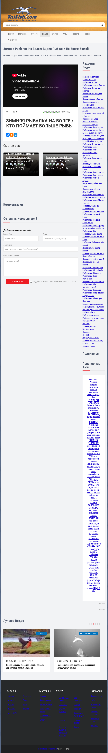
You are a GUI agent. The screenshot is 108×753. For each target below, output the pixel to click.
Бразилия (93, 389)
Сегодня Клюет (89, 321)
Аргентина (93, 387)
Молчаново (93, 392)
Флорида (96, 394)
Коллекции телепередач (93, 304)
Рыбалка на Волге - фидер (93, 225)
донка (97, 432)
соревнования (94, 543)
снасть (93, 536)
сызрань (93, 552)
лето (98, 454)
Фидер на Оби (88, 295)
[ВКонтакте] (8, 135)
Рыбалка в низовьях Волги (94, 197)
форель (90, 580)
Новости (75, 34)
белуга (97, 405)
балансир (90, 405)
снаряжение (93, 533)
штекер (90, 588)
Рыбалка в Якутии (90, 82)
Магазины (22, 34)
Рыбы (93, 700)
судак (96, 549)
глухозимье (93, 425)
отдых (91, 487)
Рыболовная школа (91, 315)
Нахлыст (86, 324)
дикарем (90, 432)
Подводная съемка (91, 338)
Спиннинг (86, 332)
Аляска (95, 379)
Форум (11, 34)
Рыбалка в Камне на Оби (93, 267)
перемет (97, 490)
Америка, (93, 384)
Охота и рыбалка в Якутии (93, 138)
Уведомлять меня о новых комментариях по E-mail (54, 281)
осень (91, 484)
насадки (97, 466)
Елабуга (43, 720)
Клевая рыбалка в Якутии (93, 133)
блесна (91, 408)
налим (90, 466)
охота (96, 487)
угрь (96, 565)
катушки (95, 451)
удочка (91, 567)
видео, (90, 416)
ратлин (95, 521)
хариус (96, 580)
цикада (90, 583)
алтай (90, 403)
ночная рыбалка (93, 476)
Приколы (86, 301)
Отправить (17, 281)
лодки (90, 459)
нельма (97, 469)
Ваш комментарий (11, 256)
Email (45, 234)
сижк (95, 531)
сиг (91, 531)
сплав (90, 549)
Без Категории (88, 329)
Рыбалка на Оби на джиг (93, 298)
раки (91, 521)
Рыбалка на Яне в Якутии (93, 127)
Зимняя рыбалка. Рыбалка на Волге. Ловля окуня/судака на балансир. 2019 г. (20, 157)
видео (93, 413)
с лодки (96, 523)
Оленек (90, 394)
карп (90, 451)
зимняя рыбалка (93, 441)
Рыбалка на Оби (89, 231)
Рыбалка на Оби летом (92, 273)
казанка (96, 446)
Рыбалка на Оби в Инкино (93, 293)
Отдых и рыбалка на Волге (93, 228)
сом (96, 541)
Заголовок (7, 245)
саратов (96, 526)
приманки (93, 518)
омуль (96, 482)
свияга (90, 528)
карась (95, 448)
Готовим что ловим (96, 705)
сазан (90, 526)
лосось (96, 459)
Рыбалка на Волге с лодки (93, 172)
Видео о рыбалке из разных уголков (63, 731)
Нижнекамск (45, 716)
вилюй (96, 416)
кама (90, 448)
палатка (90, 490)
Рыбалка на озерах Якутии (93, 130)
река (90, 523)
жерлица (90, 437)
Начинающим (96, 696)
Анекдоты (12, 39)
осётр (96, 485)
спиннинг (93, 546)
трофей (97, 562)
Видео (45, 34)
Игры (65, 34)
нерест (93, 471)
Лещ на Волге (88, 192)
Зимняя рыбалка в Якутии (93, 136)
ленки (93, 454)
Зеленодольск (46, 704)
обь (91, 479)
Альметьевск (45, 700)
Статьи (55, 34)
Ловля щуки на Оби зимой (93, 259)
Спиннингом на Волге (91, 189)
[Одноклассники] (12, 135)
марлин (93, 461)
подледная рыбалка (93, 506)
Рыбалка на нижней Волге (93, 195)
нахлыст (90, 469)
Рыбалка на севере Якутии (94, 85)
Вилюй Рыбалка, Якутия (92, 141)
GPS (90, 379)
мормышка (91, 464)
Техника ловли (89, 346)
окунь (91, 482)
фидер (93, 575)
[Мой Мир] (15, 135)
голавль (91, 427)
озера (96, 479)
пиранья (90, 492)
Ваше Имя (7, 234)
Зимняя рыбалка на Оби (92, 234)
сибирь (96, 528)
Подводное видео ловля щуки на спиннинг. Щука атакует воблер (76, 666)
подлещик (93, 510)
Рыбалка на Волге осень (93, 175)
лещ (91, 456)
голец (97, 427)
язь (93, 591)
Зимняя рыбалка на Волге (93, 211)
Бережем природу (94, 712)
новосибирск (93, 474)
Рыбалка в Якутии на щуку (93, 144)
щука (96, 588)
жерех (97, 435)
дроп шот (91, 435)
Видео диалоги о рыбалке (93, 307)
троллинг (90, 562)
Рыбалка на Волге (90, 150)
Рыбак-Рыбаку (89, 312)
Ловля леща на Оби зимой (93, 281)
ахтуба (96, 403)
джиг (97, 430)
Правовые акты (95, 719)
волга (93, 421)
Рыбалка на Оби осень (92, 290)
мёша (98, 464)
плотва (95, 495)
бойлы (96, 408)
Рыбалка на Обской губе (93, 270)
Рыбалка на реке (90, 147)
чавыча (97, 583)
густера (91, 430)
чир (96, 585)
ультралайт (93, 572)
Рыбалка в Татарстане (47, 749)
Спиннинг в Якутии (90, 119)
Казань (43, 696)
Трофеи (87, 34)
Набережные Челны (45, 710)
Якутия (93, 399)
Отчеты (34, 34)
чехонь (92, 585)
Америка (93, 382)
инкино (90, 446)
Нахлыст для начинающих (93, 309)
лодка (95, 456)
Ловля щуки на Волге (91, 164)
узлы (97, 567)
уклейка (93, 570)
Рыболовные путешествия (93, 318)
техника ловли (94, 558)
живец (97, 437)
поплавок (93, 512)
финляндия (93, 578)
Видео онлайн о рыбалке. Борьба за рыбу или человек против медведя (25, 666)
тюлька (92, 565)
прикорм (93, 515)
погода (93, 497)
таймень (93, 554)
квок (89, 454)
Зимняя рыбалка (89, 326)
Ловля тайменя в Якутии (93, 99)
